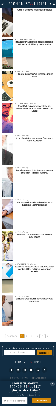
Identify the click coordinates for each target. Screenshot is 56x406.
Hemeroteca (14, 378)
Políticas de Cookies (39, 378)
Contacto (25, 378)
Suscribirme (41, 401)
